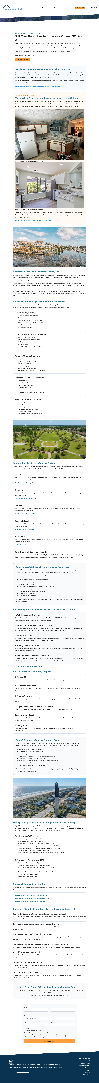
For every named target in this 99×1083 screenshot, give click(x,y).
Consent (26, 1028)
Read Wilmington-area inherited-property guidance (31, 901)
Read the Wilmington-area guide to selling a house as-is (31, 895)
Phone (26, 1022)
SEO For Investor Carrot (23, 1072)
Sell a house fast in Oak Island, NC (25, 514)
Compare (87, 1072)
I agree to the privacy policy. (33, 1030)
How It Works (30, 7)
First (25, 1012)
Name (26, 1007)
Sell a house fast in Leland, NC (24, 483)
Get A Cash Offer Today (84, 1058)
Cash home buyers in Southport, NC (26, 498)
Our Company (86, 1068)
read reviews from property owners (49, 86)
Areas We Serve (53, 7)
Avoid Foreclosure (85, 1063)
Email (52, 1022)
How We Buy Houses (84, 1065)
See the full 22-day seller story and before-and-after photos (33, 220)
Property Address (29, 1016)
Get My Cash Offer (80, 7)
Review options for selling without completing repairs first (32, 898)
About (69, 7)
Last (51, 1012)
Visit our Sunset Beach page (23, 545)
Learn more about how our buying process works (27, 666)
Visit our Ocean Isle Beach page (24, 529)
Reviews (63, 7)
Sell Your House (41, 7)
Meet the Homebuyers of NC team (26, 86)
